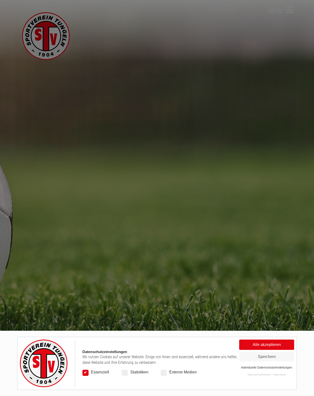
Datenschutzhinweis (259, 374)
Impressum (279, 374)
